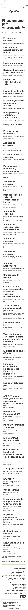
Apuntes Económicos (9, 264)
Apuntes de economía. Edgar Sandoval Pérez (11, 227)
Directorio (4, 603)
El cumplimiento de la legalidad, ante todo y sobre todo (13, 501)
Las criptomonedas (13, 63)
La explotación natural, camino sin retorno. (13, 50)
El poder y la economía (9, 39)
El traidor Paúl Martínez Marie (11, 439)
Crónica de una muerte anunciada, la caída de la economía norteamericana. (13, 291)
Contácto (9, 602)
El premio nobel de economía (12, 155)
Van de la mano (11, 490)
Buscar (24, 7)
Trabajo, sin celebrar (13, 468)
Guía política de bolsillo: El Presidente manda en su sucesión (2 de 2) (13, 454)
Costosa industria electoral (12, 532)
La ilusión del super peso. (13, 384)
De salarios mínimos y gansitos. (13, 426)
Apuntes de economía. (9, 144)
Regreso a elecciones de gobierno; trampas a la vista (13, 518)
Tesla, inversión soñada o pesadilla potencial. (12, 308)
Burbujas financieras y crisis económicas (14, 71)
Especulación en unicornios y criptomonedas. (11, 168)
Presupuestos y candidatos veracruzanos (11, 115)
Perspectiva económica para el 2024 (12, 82)
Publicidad (10, 603)
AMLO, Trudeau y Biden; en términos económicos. (13, 398)
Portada (4, 602)
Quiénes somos (16, 602)
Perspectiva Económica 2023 (11, 412)
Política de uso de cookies (8, 605)
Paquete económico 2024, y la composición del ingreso (13, 198)
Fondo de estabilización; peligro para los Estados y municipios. (11, 369)
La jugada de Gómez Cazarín (13, 543)
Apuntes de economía (9, 252)
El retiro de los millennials (10, 132)
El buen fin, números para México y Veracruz (13, 103)
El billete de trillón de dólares (14, 352)
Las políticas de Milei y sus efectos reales (13, 92)
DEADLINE (8, 479)
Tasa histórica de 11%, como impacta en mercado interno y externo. (13, 338)
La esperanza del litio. (11, 323)
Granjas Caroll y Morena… (11, 276)
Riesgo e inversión (12, 124)
